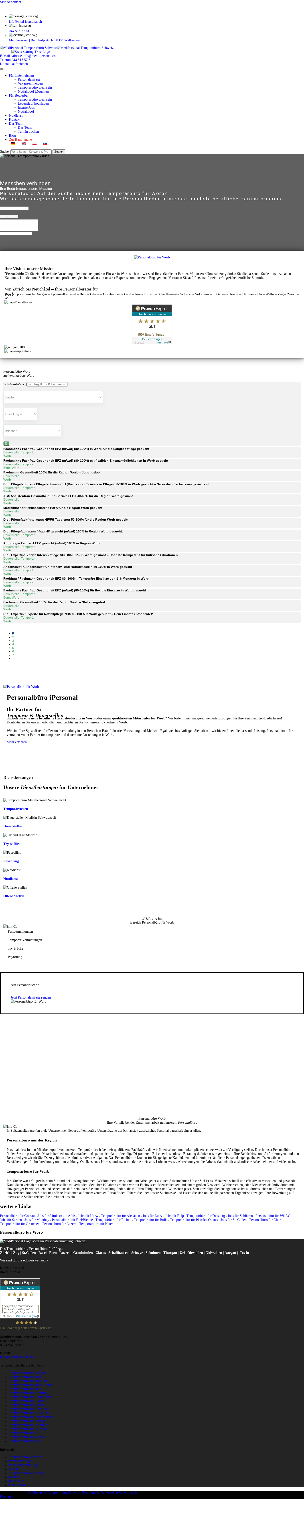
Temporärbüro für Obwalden (29, 1409)
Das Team (16, 123)
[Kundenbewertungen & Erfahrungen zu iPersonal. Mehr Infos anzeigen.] (152, 343)
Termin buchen (28, 131)
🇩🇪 (13, 144)
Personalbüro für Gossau (18, 1216)
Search (58, 151)
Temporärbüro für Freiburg (28, 1393)
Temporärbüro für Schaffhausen (31, 1417)
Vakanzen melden (30, 83)
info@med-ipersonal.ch (25, 21)
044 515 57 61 (19, 31)
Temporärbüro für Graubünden (30, 1397)
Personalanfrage (29, 79)
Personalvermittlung (23, 1465)
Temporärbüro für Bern (25, 1389)
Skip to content (10, 2)
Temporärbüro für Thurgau (28, 1429)
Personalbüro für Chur (265, 1220)
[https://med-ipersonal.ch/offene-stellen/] (152, 257)
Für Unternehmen (21, 75)
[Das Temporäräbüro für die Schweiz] (56, 48)
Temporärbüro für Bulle (151, 1220)
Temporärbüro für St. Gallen (29, 1413)
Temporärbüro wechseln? (27, 1473)
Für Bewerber (18, 95)
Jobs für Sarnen (11, 1220)
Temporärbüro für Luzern (27, 1405)
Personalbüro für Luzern (59, 1224)
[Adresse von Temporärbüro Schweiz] (83, 40)
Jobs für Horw (88, 1216)
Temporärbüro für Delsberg (206, 1216)
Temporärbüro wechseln (35, 87)
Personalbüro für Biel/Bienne (73, 1220)
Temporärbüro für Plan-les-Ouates (194, 1220)
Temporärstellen (15, 809)
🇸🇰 (45, 144)
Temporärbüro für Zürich (26, 1437)
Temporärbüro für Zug (25, 1441)
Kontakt (14, 119)
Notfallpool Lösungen (33, 91)
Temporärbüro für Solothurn (29, 1425)
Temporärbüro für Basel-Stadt (30, 1385)
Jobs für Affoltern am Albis (56, 1216)
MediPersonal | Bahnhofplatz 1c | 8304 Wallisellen (45, 40)
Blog (12, 135)
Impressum (16, 1481)
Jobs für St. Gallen (234, 1220)
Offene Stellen (13, 896)
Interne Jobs (26, 107)
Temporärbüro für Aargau (27, 1373)
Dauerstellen (12, 826)
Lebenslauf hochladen (33, 103)
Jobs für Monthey (37, 1220)
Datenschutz (17, 1485)
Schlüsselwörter (14, 384)
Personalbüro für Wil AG (273, 1216)
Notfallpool (26, 111)
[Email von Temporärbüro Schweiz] (45, 21)
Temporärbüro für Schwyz (27, 1421)
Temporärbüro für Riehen (113, 1220)
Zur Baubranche (20, 139)
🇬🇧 (24, 144)
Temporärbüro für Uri (24, 1433)
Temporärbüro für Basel (26, 1377)
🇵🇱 (34, 144)
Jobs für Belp (175, 1216)
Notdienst (15, 115)
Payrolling (11, 861)
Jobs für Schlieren (241, 1216)
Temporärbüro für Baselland (29, 1381)
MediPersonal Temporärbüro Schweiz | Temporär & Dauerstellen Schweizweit (82, 1493)
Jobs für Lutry (153, 1216)
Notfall (14, 1469)
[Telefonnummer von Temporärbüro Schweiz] (32, 31)
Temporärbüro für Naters (97, 1224)
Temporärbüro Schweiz (25, 1457)
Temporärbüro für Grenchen (20, 1224)
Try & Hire (11, 844)
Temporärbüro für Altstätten (121, 1216)
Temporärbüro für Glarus (26, 1401)
